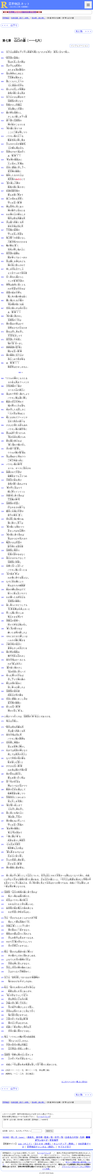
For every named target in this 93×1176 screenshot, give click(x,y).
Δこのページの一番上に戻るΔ (74, 1082)
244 (2, 1007)
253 (2, 1045)
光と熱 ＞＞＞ (84, 31)
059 (2, 277)
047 (2, 230)
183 (2, 766)
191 (2, 797)
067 (2, 308)
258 (2, 1070)
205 (2, 852)
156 (2, 660)
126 (2, 543)
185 (2, 774)
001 (2, 52)
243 (2, 1003)
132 (2, 566)
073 (2, 332)
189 (2, 789)
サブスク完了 (64, 1147)
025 (2, 144)
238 (2, 981)
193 (2, 805)
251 (2, 1037)
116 (2, 503)
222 (2, 912)
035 (2, 183)
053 (2, 253)
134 (2, 574)
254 (2, 1049)
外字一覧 (59, 1137)
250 (2, 1031)
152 (2, 644)
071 (2, 324)
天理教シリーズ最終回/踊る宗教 (22, 12)
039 (2, 199)
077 (2, 347)
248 (2, 1023)
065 (2, 300)
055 (2, 261)
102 (2, 449)
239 (2, 987)
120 (2, 519)
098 (2, 433)
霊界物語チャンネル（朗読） (41, 1147)
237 (2, 977)
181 (2, 758)
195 (2, 813)
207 (2, 860)
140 (2, 597)
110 (2, 480)
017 (2, 113)
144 (2, 613)
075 (2, 340)
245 (2, 1011)
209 (2, 868)
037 (2, 191)
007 (2, 74)
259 (2, 1074)
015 (2, 105)
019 (2, 121)
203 (2, 844)
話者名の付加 (71, 1137)
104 (2, 457)
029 (2, 160)
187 (2, 782)
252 (2, 1041)
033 (2, 175)
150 (2, 636)
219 (2, 900)
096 (2, 425)
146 (2, 621)
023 (2, 136)
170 (2, 716)
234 (2, 964)
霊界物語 (5, 18)
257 (2, 1065)
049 (2, 238)
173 (2, 727)
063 (2, 293)
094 (2, 417)
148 (2, 629)
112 (2, 488)
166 (2, 699)
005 (2, 66)
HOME (6, 1137)
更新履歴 (54, 1140)
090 (2, 402)
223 (2, 918)
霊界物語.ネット (19, 3)
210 (2, 876)
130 (2, 558)
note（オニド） (25, 1144)
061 (2, 285)
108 (2, 472)
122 (2, 527)
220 (2, 904)
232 (2, 956)
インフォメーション (79, 46)
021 (2, 128)
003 (2, 58)
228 (2, 938)
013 (2, 97)
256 (2, 1059)
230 (2, 946)
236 (2, 972)
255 (2, 1055)
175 (2, 735)
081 (2, 363)
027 (2, 152)
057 (2, 269)
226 (2, 930)
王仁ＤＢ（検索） (43, 1144)
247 (2, 1019)
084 (2, 378)
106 (2, 464)
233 (2, 960)
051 (2, 246)
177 (2, 743)
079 (2, 355)
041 (2, 207)
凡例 (82, 1137)
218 (2, 896)
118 (2, 511)
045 (2, 222)
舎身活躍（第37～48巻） (20, 18)
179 (2, 750)
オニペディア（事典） (64, 1144)
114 (2, 496)
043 (2, 214)
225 (2, 926)
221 (2, 908)
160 (2, 675)
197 (2, 821)
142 (2, 605)
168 (2, 707)
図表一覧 (48, 1137)
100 (2, 441)
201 (2, 836)
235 (2, 968)
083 (20, 372)
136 (2, 582)
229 (2, 942)
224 (2, 922)
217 (2, 892)
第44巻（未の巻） (38, 18)
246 (2, 1015)
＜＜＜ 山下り (9, 25)
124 (2, 535)
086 (2, 386)
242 (2, 999)
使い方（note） (18, 1137)
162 (2, 683)
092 (2, 410)
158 (2, 668)
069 (2, 316)
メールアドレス (44, 1117)
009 (2, 81)
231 (2, 952)
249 (2, 1027)
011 (2, 89)
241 (2, 995)
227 (2, 934)
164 (2, 691)
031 (2, 168)
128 (2, 550)
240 (2, 991)
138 (2, 589)
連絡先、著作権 (35, 1137)
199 (2, 829)
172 (2, 721)
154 (2, 652)
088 (2, 394)
